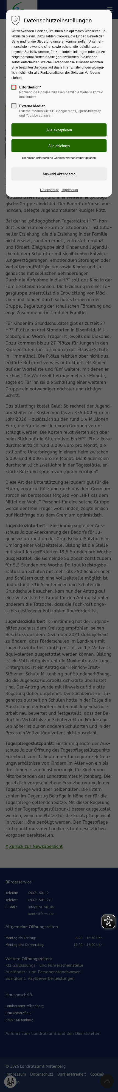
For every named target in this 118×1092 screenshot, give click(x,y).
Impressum (69, 190)
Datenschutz (49, 190)
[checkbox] (14, 87)
